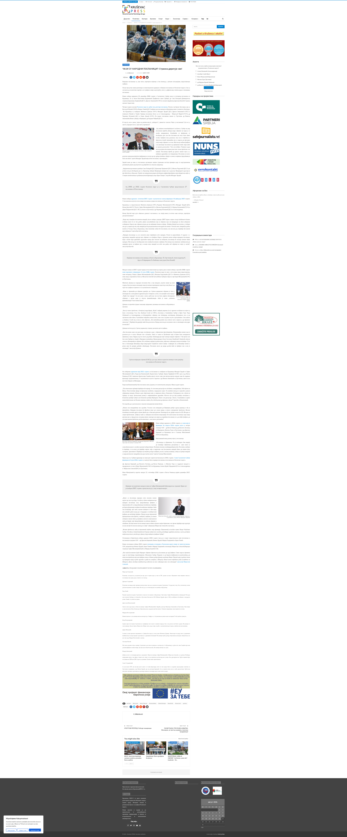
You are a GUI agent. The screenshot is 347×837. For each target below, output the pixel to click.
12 (209, 816)
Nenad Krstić (170, 703)
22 (219, 818)
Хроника (153, 19)
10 (203, 816)
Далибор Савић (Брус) (203, 74)
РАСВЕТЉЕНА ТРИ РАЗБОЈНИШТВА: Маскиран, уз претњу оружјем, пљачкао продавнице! (174, 730)
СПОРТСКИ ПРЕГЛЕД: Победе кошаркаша (137, 728)
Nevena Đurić (178, 703)
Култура (144, 19)
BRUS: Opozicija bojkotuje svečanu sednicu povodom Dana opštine (132, 758)
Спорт (160, 19)
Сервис (185, 19)
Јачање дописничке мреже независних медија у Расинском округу (133, 742)
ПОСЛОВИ (193, 1)
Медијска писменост (181, 1)
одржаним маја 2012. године (140, 371)
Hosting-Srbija (221, 834)
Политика (136, 19)
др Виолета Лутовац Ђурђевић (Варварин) (209, 85)
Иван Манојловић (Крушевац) (206, 77)
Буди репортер (159, 1)
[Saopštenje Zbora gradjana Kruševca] (156, 748)
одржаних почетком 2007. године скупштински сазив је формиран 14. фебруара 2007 (158, 199)
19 (209, 818)
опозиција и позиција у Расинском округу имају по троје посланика (168, 544)
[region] (23, 824)
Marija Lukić (135, 703)
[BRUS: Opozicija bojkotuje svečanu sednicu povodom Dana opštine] (134, 748)
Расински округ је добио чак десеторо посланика (152, 107)
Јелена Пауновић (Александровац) (207, 71)
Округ (167, 19)
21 (216, 818)
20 (213, 818)
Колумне (195, 19)
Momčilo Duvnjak (162, 703)
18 (206, 818)
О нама (141, 1)
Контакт (150, 1)
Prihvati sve (35, 830)
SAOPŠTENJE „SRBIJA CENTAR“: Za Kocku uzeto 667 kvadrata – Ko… (177, 758)
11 (206, 816)
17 (203, 818)
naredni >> (196, 202)
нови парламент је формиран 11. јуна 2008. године (138, 272)
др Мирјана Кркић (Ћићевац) (205, 82)
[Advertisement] (209, 218)
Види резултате (208, 91)
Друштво (127, 19)
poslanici (185, 703)
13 (213, 816)
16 (223, 816)
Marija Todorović (143, 703)
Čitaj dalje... (134, 821)
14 (216, 816)
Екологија (176, 19)
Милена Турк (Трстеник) (204, 79)
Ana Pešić (129, 703)
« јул (202, 827)
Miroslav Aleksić (152, 703)
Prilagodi (11, 830)
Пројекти (169, 1)
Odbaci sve (23, 830)
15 (219, 816)
